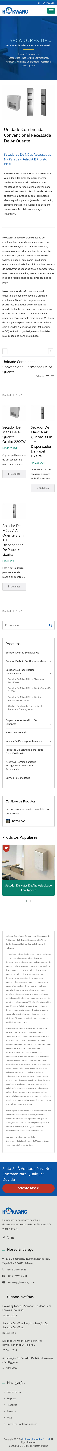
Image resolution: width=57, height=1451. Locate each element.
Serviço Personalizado (18, 778)
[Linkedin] (12, 1238)
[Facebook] (4, 1238)
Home (21, 54)
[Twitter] (8, 1238)
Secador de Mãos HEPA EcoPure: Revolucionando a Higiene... (22, 1343)
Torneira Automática (17, 732)
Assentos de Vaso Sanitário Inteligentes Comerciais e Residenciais (21, 766)
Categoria (32, 54)
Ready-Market (41, 1446)
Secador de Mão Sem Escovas (22, 652)
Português (48, 3)
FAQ (9, 1417)
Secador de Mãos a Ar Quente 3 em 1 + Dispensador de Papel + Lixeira (41, 441)
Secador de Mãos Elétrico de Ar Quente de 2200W (29, 690)
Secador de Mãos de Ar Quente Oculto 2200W (13, 434)
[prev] (4, 351)
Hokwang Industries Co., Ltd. (36, 1439)
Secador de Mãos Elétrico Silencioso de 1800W (26, 681)
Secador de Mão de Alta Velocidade (26, 661)
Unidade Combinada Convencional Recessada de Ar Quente (28, 64)
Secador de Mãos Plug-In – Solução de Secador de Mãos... (25, 1325)
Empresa (11, 1398)
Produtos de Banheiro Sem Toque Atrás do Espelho (24, 752)
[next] (50, 351)
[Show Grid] (48, 376)
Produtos (12, 1405)
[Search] (50, 625)
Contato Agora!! (28, 1188)
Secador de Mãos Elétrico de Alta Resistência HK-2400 (24, 699)
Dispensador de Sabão (15, 1141)
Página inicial (14, 1392)
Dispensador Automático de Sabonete (21, 722)
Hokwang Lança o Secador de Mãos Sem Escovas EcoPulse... (26, 1308)
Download (18, 821)
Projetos (11, 1411)
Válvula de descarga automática (24, 741)
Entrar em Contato (24, 1145)
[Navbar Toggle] (51, 11)
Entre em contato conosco (22, 1424)
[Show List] (53, 376)
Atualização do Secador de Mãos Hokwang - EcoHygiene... (27, 1360)
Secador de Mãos (32, 1141)
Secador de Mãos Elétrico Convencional (28, 58)
